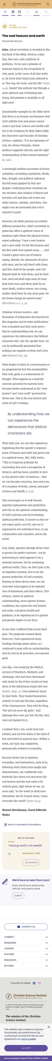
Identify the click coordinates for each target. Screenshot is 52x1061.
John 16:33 (33, 801)
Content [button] (9, 948)
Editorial (12, 25)
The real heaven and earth (23, 36)
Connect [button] (9, 937)
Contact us (28, 926)
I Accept (26, 1048)
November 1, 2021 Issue (18, 27)
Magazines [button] (10, 942)
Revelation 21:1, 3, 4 (14, 303)
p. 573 (29, 491)
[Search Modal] (48, 4)
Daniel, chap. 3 (10, 691)
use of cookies (28, 1039)
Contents (33, 862)
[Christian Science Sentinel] (26, 4)
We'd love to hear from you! (31, 880)
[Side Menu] (4, 4)
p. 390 (6, 159)
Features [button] (9, 954)
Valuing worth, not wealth (25, 845)
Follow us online (20, 983)
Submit (18, 895)
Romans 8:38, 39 (16, 355)
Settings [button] (9, 965)
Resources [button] (10, 960)
